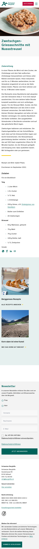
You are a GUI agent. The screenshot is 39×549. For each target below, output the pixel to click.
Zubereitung (7, 66)
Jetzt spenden (28, 3)
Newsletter (8, 386)
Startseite (11, 4)
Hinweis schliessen (12, 544)
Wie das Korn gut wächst (13, 347)
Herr (5, 405)
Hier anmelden (7, 487)
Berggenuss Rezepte (11, 299)
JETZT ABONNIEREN (19, 451)
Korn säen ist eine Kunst (13, 342)
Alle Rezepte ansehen (11, 304)
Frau (6, 400)
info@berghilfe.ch (8, 479)
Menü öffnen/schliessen (36, 4)
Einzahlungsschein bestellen (11, 507)
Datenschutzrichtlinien (11, 444)
